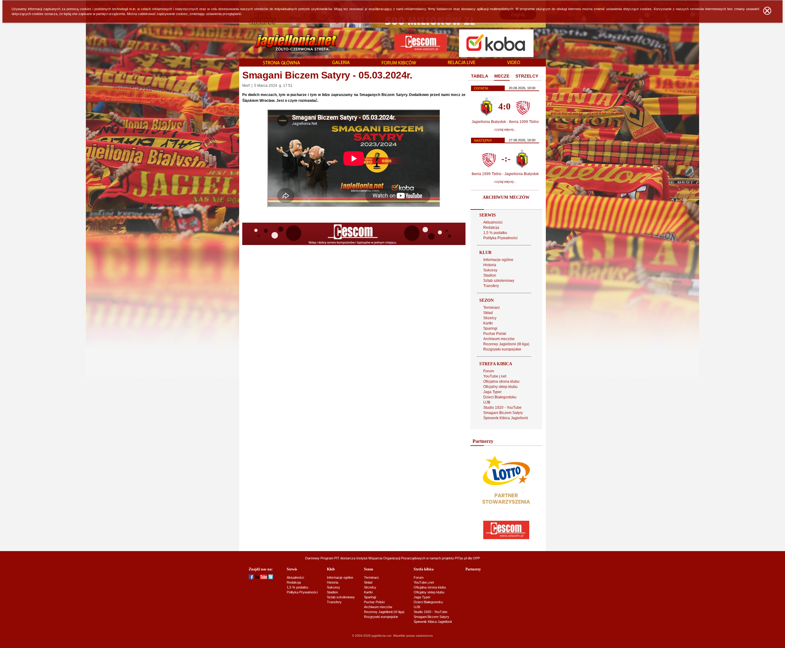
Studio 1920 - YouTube (502, 407)
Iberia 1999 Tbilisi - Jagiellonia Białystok (505, 174)
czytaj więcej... (505, 129)
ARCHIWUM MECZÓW (506, 197)
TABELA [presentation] (479, 76)
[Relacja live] (461, 63)
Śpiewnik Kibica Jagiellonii (505, 418)
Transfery (491, 286)
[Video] (513, 63)
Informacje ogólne (498, 260)
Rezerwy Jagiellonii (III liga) (506, 344)
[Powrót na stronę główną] (289, 43)
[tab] (479, 76)
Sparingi (490, 328)
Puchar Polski (494, 334)
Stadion (489, 275)
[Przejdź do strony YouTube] (261, 578)
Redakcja (491, 227)
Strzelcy (489, 318)
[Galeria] (341, 63)
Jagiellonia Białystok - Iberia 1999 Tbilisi (505, 122)
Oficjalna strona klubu (501, 381)
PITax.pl (461, 558)
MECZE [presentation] (501, 76)
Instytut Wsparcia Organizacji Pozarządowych (390, 558)
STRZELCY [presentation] (526, 76)
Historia (489, 265)
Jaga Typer (492, 392)
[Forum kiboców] (399, 63)
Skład (488, 313)
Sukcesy (490, 270)
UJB (486, 402)
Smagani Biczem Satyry (503, 413)
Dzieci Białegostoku (499, 397)
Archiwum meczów (499, 339)
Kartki (488, 323)
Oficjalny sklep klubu (500, 387)
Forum (488, 371)
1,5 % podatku (495, 233)
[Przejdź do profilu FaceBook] (251, 578)
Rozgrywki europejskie (502, 349)
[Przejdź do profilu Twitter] (270, 578)
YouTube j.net (494, 376)
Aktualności (493, 222)
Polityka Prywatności (500, 238)
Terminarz (491, 307)
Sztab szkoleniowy (498, 280)
